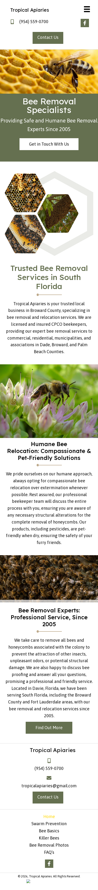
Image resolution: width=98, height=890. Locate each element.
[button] (85, 23)
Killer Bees (49, 838)
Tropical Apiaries (29, 10)
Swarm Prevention (49, 823)
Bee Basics (49, 831)
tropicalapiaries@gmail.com (49, 785)
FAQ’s (49, 852)
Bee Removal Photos (49, 845)
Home (49, 816)
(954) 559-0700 (33, 21)
